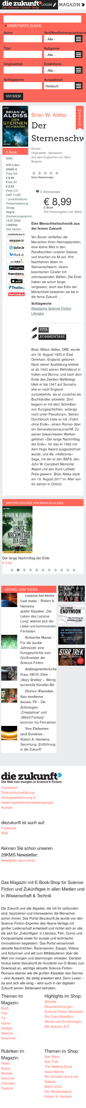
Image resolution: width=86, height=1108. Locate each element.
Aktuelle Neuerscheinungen (58, 1004)
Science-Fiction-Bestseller (64, 1011)
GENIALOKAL (16, 261)
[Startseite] (22, 5)
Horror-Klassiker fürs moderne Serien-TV (36, 697)
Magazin (69, 5)
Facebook (8, 828)
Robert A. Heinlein (58, 1096)
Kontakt (7, 807)
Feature (7, 1088)
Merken (80, 120)
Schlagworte (14, 79)
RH (16, 234)
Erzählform (52, 63)
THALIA (16, 287)
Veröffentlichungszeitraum (63, 32)
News (5, 1063)
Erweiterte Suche (24, 25)
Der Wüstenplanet (58, 1091)
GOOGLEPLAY (16, 267)
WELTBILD (16, 294)
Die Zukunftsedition (59, 1016)
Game (6, 1023)
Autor (8, 32)
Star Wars (51, 1056)
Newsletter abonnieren (18, 860)
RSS (4, 833)
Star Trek (51, 1061)
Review (6, 1073)
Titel (7, 48)
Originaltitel (13, 63)
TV (3, 1018)
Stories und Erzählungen (63, 1021)
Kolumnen (8, 1038)
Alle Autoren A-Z (56, 1026)
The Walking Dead (58, 1066)
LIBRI (16, 254)
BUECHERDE (16, 247)
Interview (8, 1083)
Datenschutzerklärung (17, 792)
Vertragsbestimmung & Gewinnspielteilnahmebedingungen (27, 800)
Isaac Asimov (54, 1071)
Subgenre (52, 48)
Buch (5, 1008)
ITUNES (16, 281)
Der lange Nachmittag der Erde (25, 558)
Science (7, 1033)
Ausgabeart (53, 79)
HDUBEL (16, 274)
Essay (5, 1068)
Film (4, 1013)
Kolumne (8, 1078)
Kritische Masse (38, 637)
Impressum (9, 787)
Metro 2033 (53, 1086)
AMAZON (16, 241)
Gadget (6, 1028)
